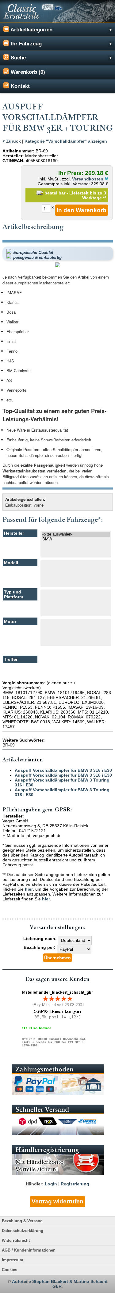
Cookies (9, 1270)
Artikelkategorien (30, 30)
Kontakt (19, 86)
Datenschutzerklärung (22, 1231)
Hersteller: (13, 155)
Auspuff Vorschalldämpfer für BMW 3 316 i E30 (63, 770)
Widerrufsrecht (16, 1240)
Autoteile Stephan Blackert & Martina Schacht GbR (60, 1284)
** (104, 197)
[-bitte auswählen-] (76, 534)
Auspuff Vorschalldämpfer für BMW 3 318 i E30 (63, 775)
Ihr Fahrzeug (25, 44)
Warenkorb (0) (27, 72)
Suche (17, 58)
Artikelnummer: (18, 150)
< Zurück (11, 141)
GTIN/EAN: (13, 160)
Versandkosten (88, 178)
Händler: (35, 1183)
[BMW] (76, 539)
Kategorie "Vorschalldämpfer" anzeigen (66, 141)
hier (29, 889)
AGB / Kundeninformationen (29, 1250)
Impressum (12, 1260)
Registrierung (75, 1183)
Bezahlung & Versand (22, 1221)
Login (51, 1183)
